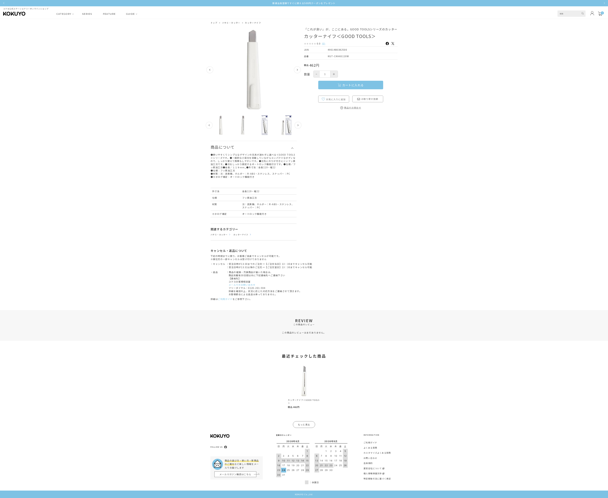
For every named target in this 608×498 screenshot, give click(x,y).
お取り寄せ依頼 (369, 99)
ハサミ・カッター (231, 22)
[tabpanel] (304, 387)
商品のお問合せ (352, 107)
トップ (214, 22)
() (323, 43)
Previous (210, 70)
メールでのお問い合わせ (242, 284)
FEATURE (109, 14)
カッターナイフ (253, 22)
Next (297, 70)
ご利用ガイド (225, 299)
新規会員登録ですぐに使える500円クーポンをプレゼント (304, 3)
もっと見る (304, 424)
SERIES (87, 14)
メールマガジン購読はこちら (235, 474)
